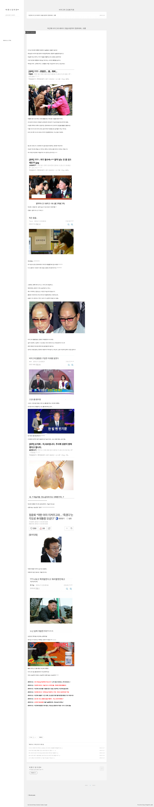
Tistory (143, 804)
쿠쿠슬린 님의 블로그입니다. (36, 769)
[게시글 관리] (35, 737)
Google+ (45, 804)
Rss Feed (29, 804)
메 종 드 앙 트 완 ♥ (12, 10)
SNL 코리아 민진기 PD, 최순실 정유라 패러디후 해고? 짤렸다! (43, 753)
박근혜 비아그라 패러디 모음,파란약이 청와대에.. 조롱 (42, 15)
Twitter (34, 804)
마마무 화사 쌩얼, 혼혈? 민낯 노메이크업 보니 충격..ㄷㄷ (41, 750)
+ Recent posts (31, 795)
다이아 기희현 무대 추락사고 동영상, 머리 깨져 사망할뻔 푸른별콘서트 (45, 748)
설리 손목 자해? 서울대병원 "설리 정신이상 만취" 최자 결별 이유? (44, 755)
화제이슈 (7, 40)
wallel (151, 804)
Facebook (38, 804)
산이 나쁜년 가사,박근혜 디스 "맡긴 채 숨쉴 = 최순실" (41, 758)
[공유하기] (33, 737)
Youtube (42, 804)
